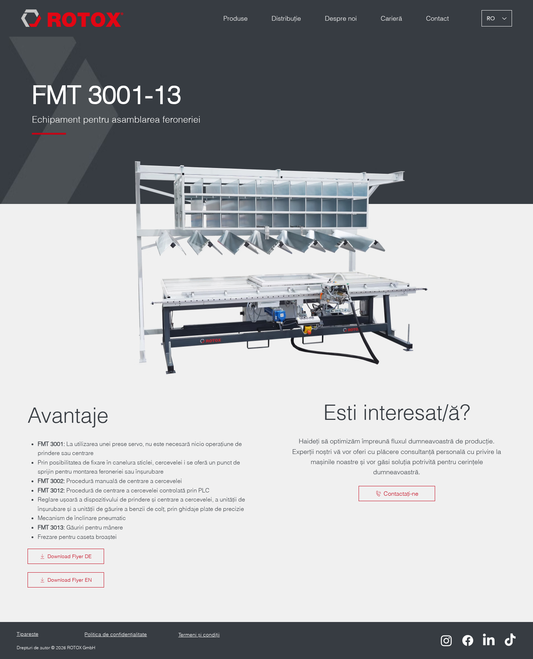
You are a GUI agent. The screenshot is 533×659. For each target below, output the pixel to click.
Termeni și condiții (199, 634)
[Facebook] (467, 640)
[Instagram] (446, 640)
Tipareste (27, 634)
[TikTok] (510, 640)
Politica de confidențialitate (115, 634)
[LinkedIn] (489, 640)
